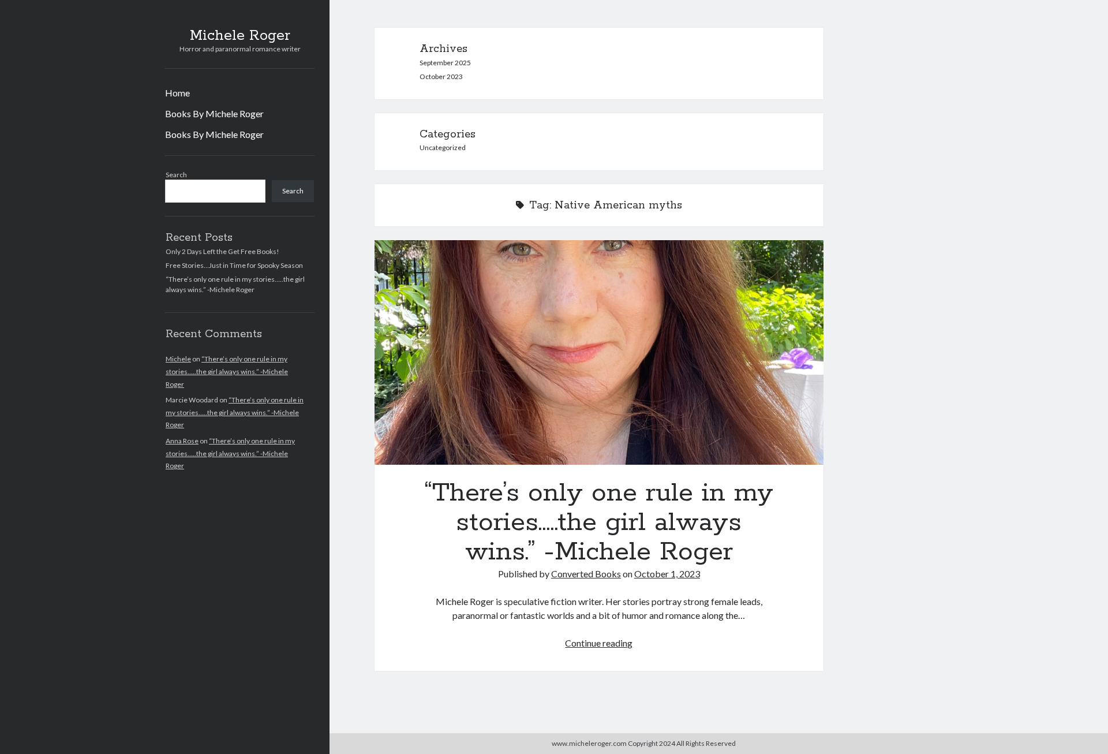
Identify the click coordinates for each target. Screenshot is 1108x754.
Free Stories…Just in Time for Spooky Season (234, 265)
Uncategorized (443, 147)
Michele (178, 358)
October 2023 (441, 76)
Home (177, 92)
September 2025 (445, 62)
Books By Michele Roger (214, 113)
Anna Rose (182, 440)
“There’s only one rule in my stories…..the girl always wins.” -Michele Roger (227, 371)
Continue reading (598, 642)
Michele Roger (240, 36)
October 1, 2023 (667, 573)
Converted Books (586, 573)
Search (176, 174)
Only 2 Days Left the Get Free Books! (222, 251)
